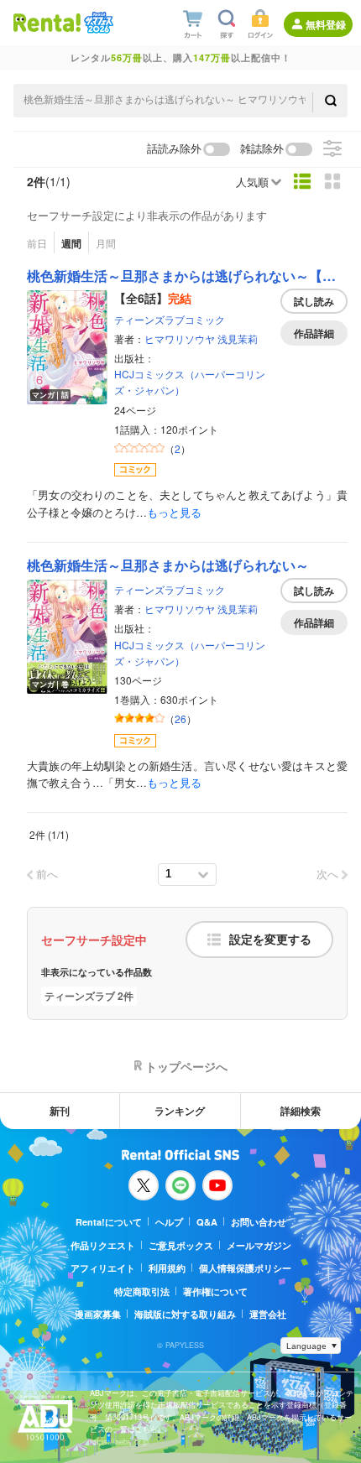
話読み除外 (174, 149)
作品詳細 (314, 333)
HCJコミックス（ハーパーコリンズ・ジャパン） (189, 382)
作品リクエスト (103, 1245)
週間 (71, 243)
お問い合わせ (258, 1222)
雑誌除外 (262, 149)
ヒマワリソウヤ (179, 338)
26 (180, 718)
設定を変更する (270, 939)
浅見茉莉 (237, 338)
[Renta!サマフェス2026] (97, 23)
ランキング (179, 1110)
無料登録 (326, 24)
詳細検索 (300, 1110)
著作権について (215, 1291)
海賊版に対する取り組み (185, 1314)
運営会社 (267, 1314)
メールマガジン (259, 1245)
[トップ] (47, 22)
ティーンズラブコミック (169, 319)
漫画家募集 (98, 1314)
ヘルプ (169, 1222)
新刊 (60, 1110)
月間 (106, 243)
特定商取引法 (142, 1291)
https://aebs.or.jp (119, 1441)
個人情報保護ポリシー (245, 1268)
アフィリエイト (103, 1268)
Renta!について (109, 1222)
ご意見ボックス (181, 1245)
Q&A (206, 1222)
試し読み (314, 301)
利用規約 (167, 1268)
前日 (37, 243)
